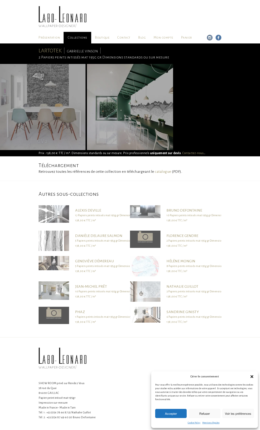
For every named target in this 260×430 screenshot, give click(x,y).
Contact (123, 37)
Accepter (171, 413)
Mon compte (163, 37)
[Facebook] (217, 37)
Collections (77, 37)
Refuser (204, 413)
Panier (186, 37)
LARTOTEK (50, 51)
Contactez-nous (193, 153)
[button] (252, 377)
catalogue (163, 172)
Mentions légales (210, 422)
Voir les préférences (238, 413)
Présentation (49, 37)
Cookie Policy (194, 422)
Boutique (102, 37)
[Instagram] (209, 37)
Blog (142, 37)
